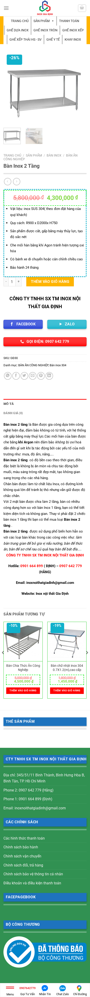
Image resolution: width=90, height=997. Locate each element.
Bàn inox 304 (58, 365)
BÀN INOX (54, 155)
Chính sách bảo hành (20, 847)
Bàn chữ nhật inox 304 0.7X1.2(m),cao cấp (67, 668)
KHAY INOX (73, 39)
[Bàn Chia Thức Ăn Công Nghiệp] (23, 641)
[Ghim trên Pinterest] (41, 376)
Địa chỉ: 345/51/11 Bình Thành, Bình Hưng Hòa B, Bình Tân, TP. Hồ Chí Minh (44, 778)
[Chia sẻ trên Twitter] (24, 376)
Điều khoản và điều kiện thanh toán (32, 883)
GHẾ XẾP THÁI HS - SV (25, 39)
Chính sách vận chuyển (22, 856)
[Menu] (6, 8)
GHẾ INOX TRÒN (45, 30)
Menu (10, 994)
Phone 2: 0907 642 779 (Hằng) (28, 790)
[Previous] (11, 89)
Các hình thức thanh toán (24, 838)
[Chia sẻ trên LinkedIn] (49, 376)
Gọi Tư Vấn (27, 991)
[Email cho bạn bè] (32, 376)
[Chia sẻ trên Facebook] (16, 376)
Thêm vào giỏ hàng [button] (23, 690)
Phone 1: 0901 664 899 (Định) (27, 799)
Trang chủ (20, 21)
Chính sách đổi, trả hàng (23, 865)
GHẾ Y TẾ (53, 39)
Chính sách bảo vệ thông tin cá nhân (33, 874)
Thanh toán (69, 21)
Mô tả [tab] (8, 403)
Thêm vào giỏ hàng (50, 281)
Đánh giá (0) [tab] (13, 413)
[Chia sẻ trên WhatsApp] (8, 376)
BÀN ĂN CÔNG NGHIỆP (33, 365)
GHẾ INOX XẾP (73, 30)
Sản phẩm (41, 21)
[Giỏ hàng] (82, 8)
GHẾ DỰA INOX (18, 30)
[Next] (79, 89)
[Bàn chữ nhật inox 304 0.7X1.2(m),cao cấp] (67, 641)
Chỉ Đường (80, 994)
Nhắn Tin (45, 994)
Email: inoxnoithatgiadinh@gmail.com (34, 808)
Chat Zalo (62, 994)
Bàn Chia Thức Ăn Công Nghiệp (23, 668)
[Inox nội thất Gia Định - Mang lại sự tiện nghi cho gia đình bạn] (45, 8)
